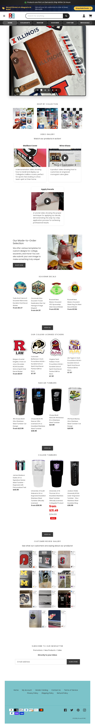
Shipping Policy (48, 693)
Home (16, 690)
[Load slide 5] (52, 90)
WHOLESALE (85, 23)
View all (47, 328)
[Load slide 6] (56, 90)
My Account (27, 690)
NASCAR (40, 23)
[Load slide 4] (49, 90)
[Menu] (4, 16)
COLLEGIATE (25, 23)
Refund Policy (62, 693)
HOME (10, 23)
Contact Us (56, 690)
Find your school (47, 69)
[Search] (66, 16)
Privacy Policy (32, 693)
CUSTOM (70, 23)
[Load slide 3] (45, 90)
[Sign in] (84, 16)
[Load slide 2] (41, 90)
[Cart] (90, 16)
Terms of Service (71, 690)
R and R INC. (82, 718)
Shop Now (19, 265)
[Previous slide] (15, 60)
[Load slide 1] (37, 90)
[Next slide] (79, 60)
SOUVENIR (55, 23)
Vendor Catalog (41, 690)
